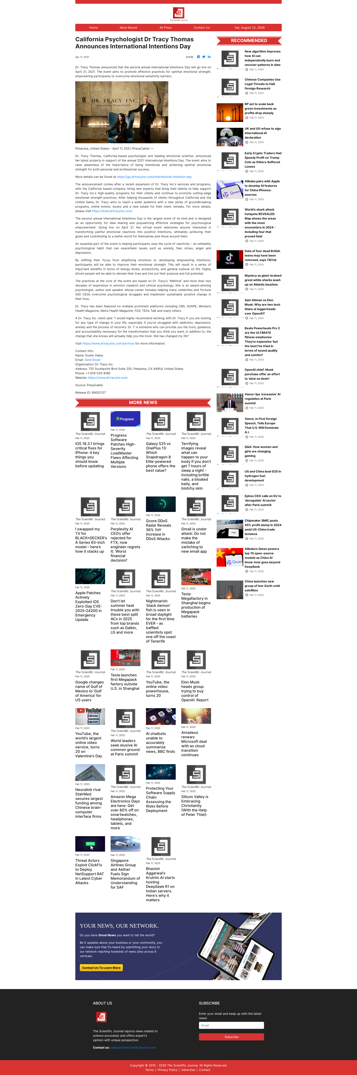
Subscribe (232, 1037)
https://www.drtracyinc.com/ (112, 211)
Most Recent (128, 27)
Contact (204, 1070)
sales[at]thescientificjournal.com (133, 1047)
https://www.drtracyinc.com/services (108, 343)
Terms (149, 1070)
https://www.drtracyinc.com (108, 377)
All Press (166, 27)
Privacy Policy (168, 1070)
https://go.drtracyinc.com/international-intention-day (154, 177)
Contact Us (202, 27)
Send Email (92, 360)
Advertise (188, 1070)
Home (93, 27)
